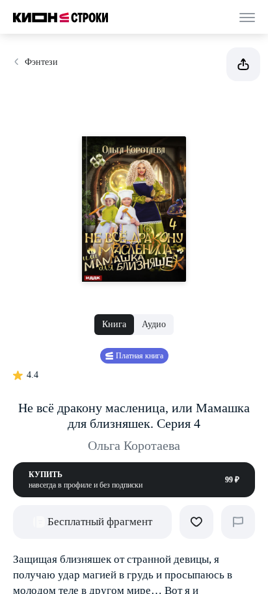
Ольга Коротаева (134, 445)
